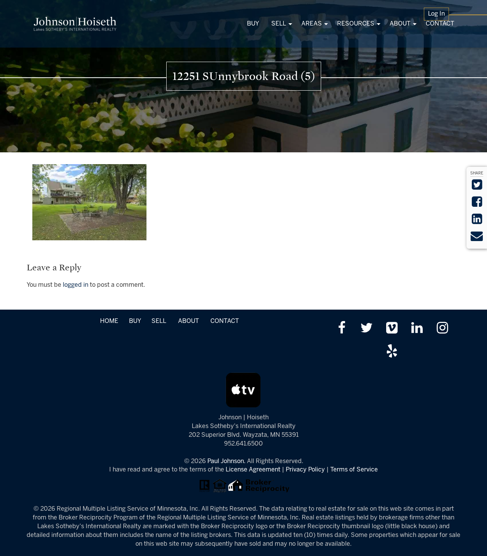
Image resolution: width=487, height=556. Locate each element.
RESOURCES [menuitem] (355, 24)
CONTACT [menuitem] (440, 24)
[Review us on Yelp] (391, 352)
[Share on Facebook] (477, 204)
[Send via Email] (477, 238)
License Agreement (253, 470)
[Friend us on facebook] (341, 328)
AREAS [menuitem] (311, 24)
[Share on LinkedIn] (477, 221)
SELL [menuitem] (278, 24)
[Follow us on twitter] (366, 328)
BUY (135, 321)
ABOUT (188, 321)
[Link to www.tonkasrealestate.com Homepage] (75, 24)
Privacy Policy (305, 470)
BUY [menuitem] (253, 24)
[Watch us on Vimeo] (391, 328)
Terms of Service (354, 470)
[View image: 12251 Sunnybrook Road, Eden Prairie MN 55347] (89, 202)
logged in (75, 285)
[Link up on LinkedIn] (417, 328)
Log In (436, 14)
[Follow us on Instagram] (442, 328)
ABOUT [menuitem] (400, 24)
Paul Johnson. (226, 461)
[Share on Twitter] (477, 187)
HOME (109, 321)
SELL (158, 321)
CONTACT (224, 321)
